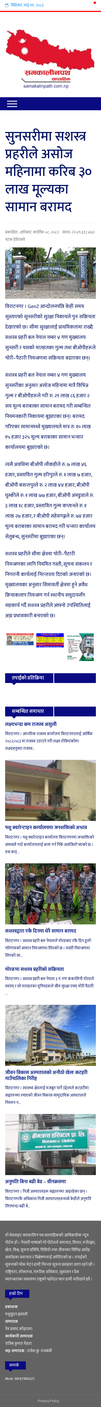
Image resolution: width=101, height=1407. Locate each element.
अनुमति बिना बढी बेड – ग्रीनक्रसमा (35, 1182)
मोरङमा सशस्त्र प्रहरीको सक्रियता (34, 969)
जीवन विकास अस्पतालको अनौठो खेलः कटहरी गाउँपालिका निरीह (46, 1076)
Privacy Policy (48, 1401)
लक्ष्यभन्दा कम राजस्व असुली (31, 724)
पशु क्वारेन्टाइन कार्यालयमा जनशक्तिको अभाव (46, 828)
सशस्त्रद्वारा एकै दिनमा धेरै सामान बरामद (40, 931)
